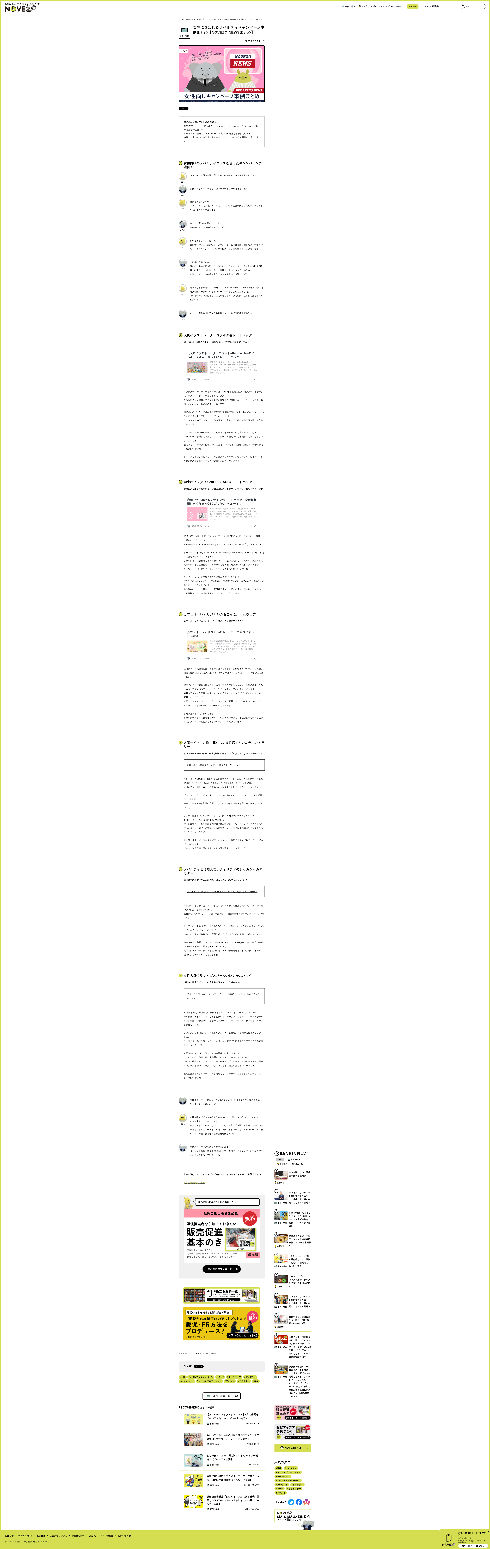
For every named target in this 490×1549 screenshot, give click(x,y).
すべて (280, 1160)
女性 (183, 1377)
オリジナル (298, 1484)
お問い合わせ (124, 1536)
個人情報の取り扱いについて (36, 1542)
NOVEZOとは (397, 6)
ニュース (381, 6)
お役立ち (366, 6)
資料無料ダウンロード (220, 1269)
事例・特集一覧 (221, 1396)
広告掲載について (58, 1536)
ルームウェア (234, 1377)
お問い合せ (412, 6)
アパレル (230, 1381)
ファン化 (281, 1493)
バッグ (221, 1377)
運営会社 (41, 1536)
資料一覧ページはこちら (473, 1546)
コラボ (280, 1489)
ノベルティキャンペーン (201, 1377)
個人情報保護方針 (12, 1542)
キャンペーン (187, 1381)
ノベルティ (244, 1381)
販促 (256, 1381)
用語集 (92, 1536)
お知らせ (9, 1536)
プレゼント (251, 1377)
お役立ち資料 (78, 1536)
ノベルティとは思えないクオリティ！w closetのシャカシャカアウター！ (222, 892)
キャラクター (294, 1489)
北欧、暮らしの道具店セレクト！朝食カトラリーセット (214, 765)
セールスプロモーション (210, 1381)
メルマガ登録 (431, 6)
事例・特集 (350, 6)
